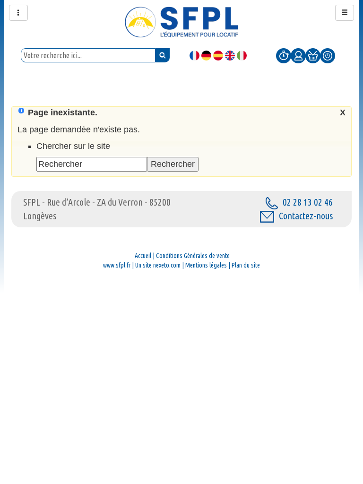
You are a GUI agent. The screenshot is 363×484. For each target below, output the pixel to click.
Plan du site (246, 265)
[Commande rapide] (283, 55)
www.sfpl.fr (116, 265)
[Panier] (312, 55)
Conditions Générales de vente (193, 255)
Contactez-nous (306, 215)
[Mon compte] (298, 55)
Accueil (143, 255)
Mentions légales (206, 265)
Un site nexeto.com (158, 265)
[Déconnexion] (327, 55)
